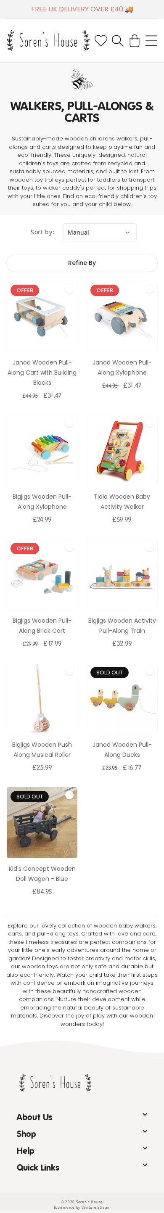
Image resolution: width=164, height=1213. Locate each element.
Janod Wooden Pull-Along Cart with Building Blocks (42, 372)
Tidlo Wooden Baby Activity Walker (122, 501)
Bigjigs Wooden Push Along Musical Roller (42, 749)
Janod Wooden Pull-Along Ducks (122, 749)
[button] (117, 40)
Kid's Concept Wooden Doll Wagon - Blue (42, 873)
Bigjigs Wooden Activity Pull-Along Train (122, 625)
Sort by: (43, 232)
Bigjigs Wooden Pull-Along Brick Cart (42, 625)
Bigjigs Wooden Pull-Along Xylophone (42, 501)
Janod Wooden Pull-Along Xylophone (122, 367)
